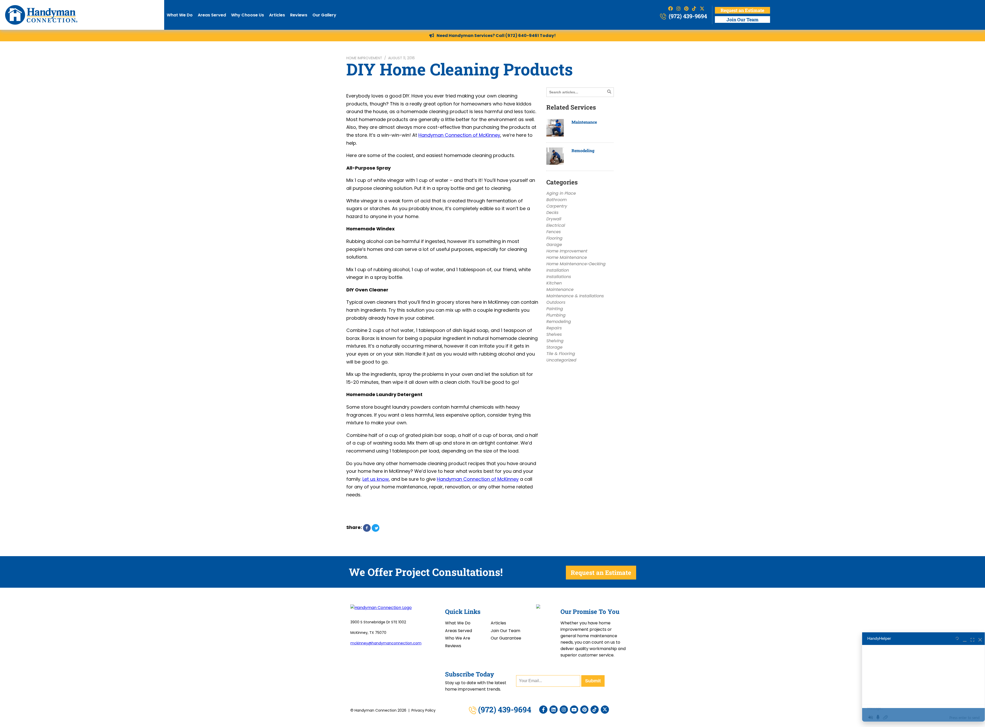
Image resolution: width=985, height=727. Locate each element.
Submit (593, 680)
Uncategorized (561, 360)
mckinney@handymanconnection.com (385, 643)
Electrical (555, 225)
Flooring (554, 238)
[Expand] (972, 638)
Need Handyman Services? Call (471, 35)
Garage (554, 245)
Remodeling (583, 150)
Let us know (375, 479)
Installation (557, 270)
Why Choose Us (247, 15)
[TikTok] (594, 709)
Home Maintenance (566, 257)
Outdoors (555, 302)
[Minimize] (964, 638)
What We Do (180, 15)
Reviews (298, 15)
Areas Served (212, 15)
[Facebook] (543, 709)
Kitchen (554, 283)
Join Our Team (742, 19)
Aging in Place (561, 193)
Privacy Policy (423, 710)
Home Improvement (364, 58)
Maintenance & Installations (575, 296)
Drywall (553, 219)
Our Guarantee (506, 638)
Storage (554, 347)
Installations (558, 277)
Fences (553, 232)
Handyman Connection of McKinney (459, 135)
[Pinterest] (584, 709)
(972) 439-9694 (687, 16)
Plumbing (556, 315)
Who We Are (457, 638)
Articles (277, 15)
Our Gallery (324, 15)
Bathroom (556, 200)
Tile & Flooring (560, 354)
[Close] (980, 638)
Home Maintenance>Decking (576, 264)
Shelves (554, 334)
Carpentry (556, 206)
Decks (552, 212)
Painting (554, 309)
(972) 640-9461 (522, 35)
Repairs (554, 328)
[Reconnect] (957, 638)
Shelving (555, 341)
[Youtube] (574, 709)
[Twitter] (605, 709)
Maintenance (584, 122)
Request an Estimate (742, 10)
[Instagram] (564, 709)
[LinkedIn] (553, 709)
